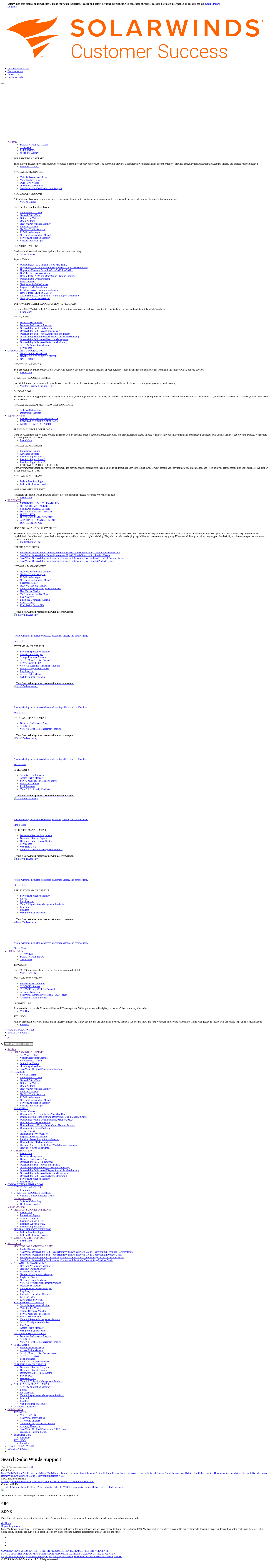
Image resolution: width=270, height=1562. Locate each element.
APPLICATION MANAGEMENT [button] (31, 1384)
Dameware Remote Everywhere (36, 835)
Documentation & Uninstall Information (93, 1556)
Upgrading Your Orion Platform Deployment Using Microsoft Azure (54, 267)
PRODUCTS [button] (14, 500)
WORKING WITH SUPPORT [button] (29, 1237)
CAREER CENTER (39, 1550)
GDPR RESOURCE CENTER (63, 1553)
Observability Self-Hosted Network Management (44, 339)
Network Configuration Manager (36, 235)
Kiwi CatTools (27, 602)
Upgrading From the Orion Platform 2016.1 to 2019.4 (46, 270)
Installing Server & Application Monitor (39, 290)
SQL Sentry (26, 726)
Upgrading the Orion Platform (35, 278)
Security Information (63, 1556)
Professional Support (30, 451)
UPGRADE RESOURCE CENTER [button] (32, 1192)
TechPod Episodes (113, 1487)
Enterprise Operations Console (35, 599)
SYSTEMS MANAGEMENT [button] (29, 1302)
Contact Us (13, 74)
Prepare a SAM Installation (33, 287)
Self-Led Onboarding (30, 410)
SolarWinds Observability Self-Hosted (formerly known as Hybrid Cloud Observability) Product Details (71, 1254)
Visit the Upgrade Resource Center (37, 386)
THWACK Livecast (30, 986)
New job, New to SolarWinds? (35, 298)
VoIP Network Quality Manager (36, 594)
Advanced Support (29, 453)
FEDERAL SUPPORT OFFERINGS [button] (32, 1229)
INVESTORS (21, 1550)
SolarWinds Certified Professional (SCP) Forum (43, 994)
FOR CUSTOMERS (11, 1553)
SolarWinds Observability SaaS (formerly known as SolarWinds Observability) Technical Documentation (72, 558)
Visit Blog (25, 1011)
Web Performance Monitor (33, 677)
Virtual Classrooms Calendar (34, 177)
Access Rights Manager (31, 674)
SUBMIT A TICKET (18, 1032)
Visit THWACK (28, 973)
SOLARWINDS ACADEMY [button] (29, 1052)
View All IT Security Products (35, 789)
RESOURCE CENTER (62, 1550)
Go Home (6, 1523)
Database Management (31, 322)
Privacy (23, 1556)
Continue (12, 6)
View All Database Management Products (40, 728)
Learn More (26, 312)
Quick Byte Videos (29, 182)
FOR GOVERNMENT (34, 1553)
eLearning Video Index (31, 185)
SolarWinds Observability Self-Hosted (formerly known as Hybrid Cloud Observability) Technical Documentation (76, 1252)
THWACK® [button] (20, 1412)
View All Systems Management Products (40, 665)
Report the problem (10, 1526)
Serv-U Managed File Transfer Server (38, 780)
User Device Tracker (30, 591)
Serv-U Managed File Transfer (35, 660)
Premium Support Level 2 (32, 459)
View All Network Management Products (40, 588)
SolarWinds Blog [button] (22, 1434)
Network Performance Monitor (35, 223)
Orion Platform (27, 221)
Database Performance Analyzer (36, 325)
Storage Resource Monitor (33, 657)
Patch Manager (27, 786)
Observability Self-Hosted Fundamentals (40, 331)
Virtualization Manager (31, 240)
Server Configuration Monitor (34, 668)
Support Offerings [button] (16, 415)
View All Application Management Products (42, 904)
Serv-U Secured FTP (30, 663)
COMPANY (7, 1550)
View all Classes (28, 202)
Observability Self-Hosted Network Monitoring (43, 342)
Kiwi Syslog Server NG (32, 605)
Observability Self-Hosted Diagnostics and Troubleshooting (49, 336)
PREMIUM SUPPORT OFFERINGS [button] (33, 1209)
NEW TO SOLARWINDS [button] (27, 1187)
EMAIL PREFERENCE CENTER (92, 1550)
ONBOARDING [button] (22, 1198)
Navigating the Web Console (34, 284)
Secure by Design (42, 1481)
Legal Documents (10, 1556)
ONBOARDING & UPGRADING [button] (25, 350)
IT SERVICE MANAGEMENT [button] (30, 1364)
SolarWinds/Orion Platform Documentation (63, 1473)
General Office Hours (30, 215)
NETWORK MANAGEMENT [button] (30, 1263)
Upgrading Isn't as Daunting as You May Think (43, 264)
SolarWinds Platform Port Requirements (21, 1473)
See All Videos (27, 254)
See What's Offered (29, 166)
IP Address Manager (30, 232)
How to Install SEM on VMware (36, 292)
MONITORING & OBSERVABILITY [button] (33, 1246)
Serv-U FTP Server (29, 783)
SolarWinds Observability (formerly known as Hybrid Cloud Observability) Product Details (65, 555)
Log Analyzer (27, 597)
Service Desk (26, 347)
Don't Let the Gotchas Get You (35, 273)
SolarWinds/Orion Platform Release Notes (106, 1473)
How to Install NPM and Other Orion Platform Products (47, 276)
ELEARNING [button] (21, 1108)
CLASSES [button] (19, 1072)
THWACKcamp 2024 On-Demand (37, 989)
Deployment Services (30, 412)
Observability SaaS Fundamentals (36, 328)
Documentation (15, 71)
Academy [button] (12, 141)
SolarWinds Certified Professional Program (41, 188)
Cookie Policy (212, 4)
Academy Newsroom (30, 992)
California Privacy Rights (40, 1556)
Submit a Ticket (52, 1487)
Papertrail (24, 907)
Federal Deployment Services (34, 484)
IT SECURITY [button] (21, 1344)
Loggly (23, 898)
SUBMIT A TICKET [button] (18, 1448)
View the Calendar (29, 226)
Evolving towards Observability (17, 1481)
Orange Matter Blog (94, 1487)
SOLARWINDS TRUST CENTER (97, 1553)
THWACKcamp (86, 1481)
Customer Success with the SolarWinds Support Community (49, 295)
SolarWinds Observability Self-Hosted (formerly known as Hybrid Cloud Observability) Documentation (178, 1473)
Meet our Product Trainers (64, 1481)
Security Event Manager (32, 775)
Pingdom (24, 909)
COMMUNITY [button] (15, 951)
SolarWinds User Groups (32, 983)
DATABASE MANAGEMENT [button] (30, 1333)
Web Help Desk (28, 846)
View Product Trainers (31, 180)
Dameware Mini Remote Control (36, 841)
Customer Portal (15, 77)
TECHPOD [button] (20, 1440)
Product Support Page (31, 542)
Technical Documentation (14, 1487)
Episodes (24, 1024)
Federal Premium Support (32, 481)
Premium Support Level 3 (32, 462)
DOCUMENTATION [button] (25, 1406)
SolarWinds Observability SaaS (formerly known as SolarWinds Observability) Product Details (66, 561)
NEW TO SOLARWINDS (21, 1029)
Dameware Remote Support (34, 838)
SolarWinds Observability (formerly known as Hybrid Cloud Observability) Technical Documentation (70, 552)
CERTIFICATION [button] (23, 1150)
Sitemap (118, 1556)
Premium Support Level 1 (32, 456)
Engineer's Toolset (29, 583)
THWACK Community (72, 1487)
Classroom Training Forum (33, 997)
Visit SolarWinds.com (18, 68)
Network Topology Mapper (33, 585)
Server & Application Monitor (35, 237)
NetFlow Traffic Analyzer (32, 229)
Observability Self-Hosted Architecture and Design (45, 333)
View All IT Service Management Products (41, 849)
